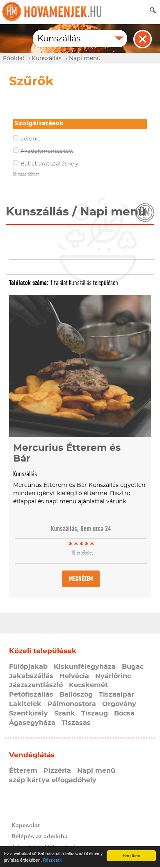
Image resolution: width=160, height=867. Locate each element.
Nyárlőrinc (113, 676)
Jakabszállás (31, 676)
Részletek (52, 860)
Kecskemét (88, 685)
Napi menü (96, 770)
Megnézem (81, 578)
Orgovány (119, 704)
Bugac (133, 666)
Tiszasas (76, 723)
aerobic (30, 139)
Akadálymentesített (47, 151)
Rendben (131, 855)
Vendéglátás (32, 755)
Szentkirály (28, 713)
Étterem (23, 770)
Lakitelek (25, 704)
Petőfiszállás (31, 694)
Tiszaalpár (116, 694)
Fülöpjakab (28, 666)
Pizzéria (57, 770)
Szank (64, 713)
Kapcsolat (25, 825)
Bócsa (124, 713)
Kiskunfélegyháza (85, 666)
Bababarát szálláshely (49, 164)
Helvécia (74, 676)
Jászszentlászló (36, 685)
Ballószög (76, 694)
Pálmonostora (72, 704)
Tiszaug (94, 713)
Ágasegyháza (32, 723)
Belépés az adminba (39, 836)
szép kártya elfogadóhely (52, 780)
